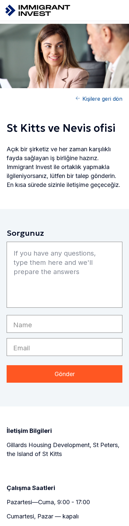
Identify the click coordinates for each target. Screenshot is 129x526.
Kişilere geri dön (102, 98)
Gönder (65, 373)
